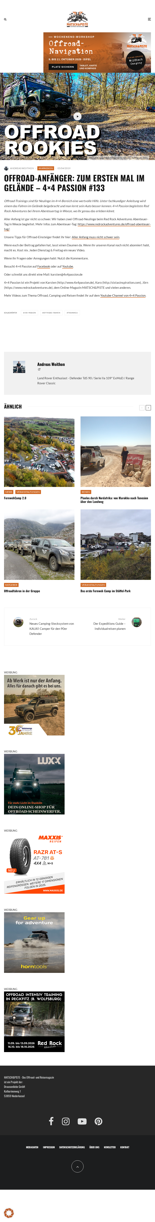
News (8, 491)
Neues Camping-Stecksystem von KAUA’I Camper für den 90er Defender (51, 626)
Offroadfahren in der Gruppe (22, 591)
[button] (9, 1213)
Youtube (67, 266)
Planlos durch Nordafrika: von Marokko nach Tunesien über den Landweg (114, 499)
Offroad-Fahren (51, 313)
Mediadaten (32, 1147)
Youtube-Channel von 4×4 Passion (123, 295)
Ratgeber (11, 584)
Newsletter (110, 1147)
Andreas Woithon (22, 168)
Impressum (49, 1147)
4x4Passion (46, 168)
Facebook (43, 266)
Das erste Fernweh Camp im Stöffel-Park (106, 591)
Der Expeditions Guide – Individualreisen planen (109, 623)
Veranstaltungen (28, 491)
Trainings (73, 313)
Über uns (94, 1147)
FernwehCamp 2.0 (15, 498)
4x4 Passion (30, 313)
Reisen (86, 491)
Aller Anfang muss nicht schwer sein (95, 237)
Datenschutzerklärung (72, 1147)
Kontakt (124, 1147)
